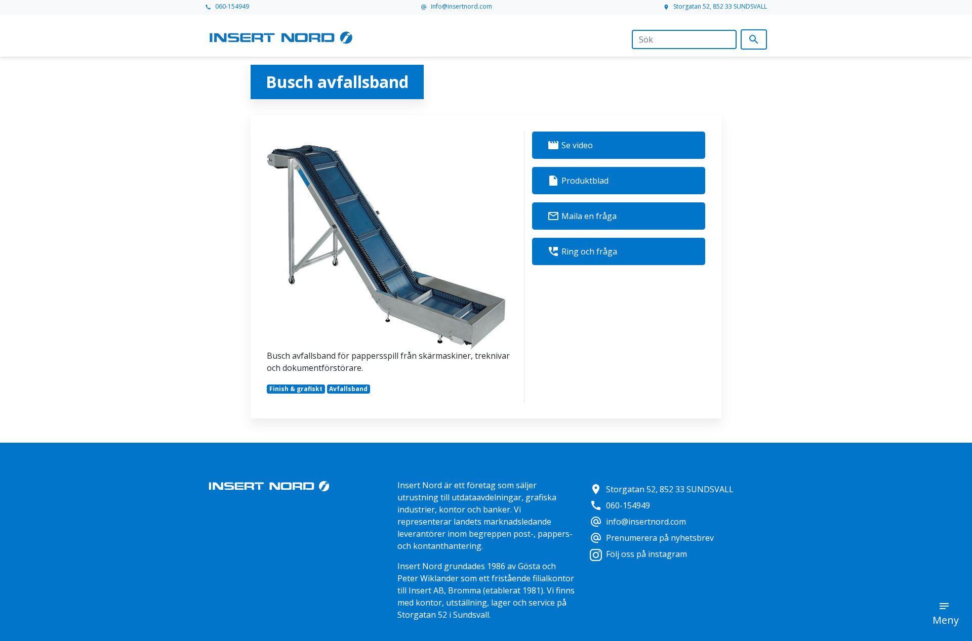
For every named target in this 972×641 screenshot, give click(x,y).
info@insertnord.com (456, 6)
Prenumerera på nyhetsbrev (652, 537)
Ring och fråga (582, 251)
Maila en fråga (582, 216)
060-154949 (227, 6)
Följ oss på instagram (646, 554)
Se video (570, 145)
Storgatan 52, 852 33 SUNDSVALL (715, 6)
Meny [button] (946, 620)
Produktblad (578, 181)
